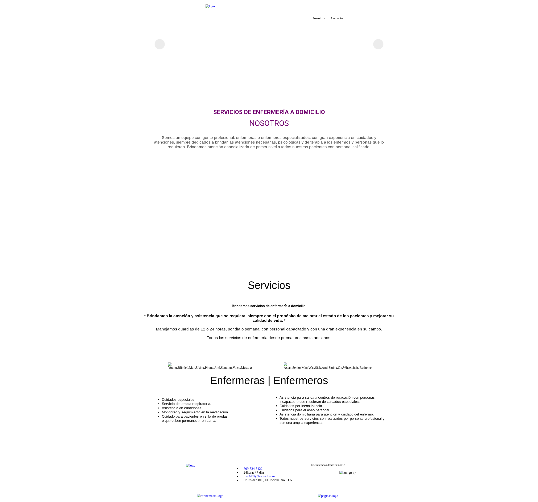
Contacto (337, 18)
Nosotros (319, 18)
